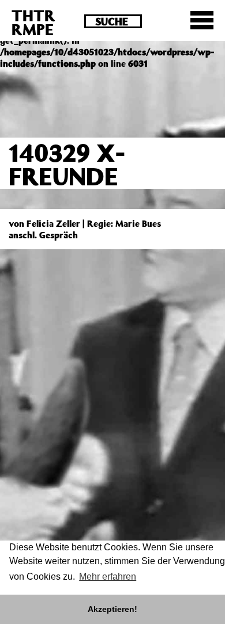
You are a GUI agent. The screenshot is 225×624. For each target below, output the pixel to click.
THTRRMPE (33, 22)
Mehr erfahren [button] (107, 576)
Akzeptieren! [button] (112, 609)
